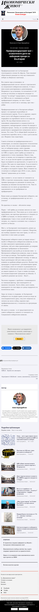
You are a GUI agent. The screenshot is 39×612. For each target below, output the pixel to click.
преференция (14, 360)
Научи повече (23, 609)
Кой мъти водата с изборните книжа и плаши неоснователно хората (27, 529)
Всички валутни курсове (11, 565)
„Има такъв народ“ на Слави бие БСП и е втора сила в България (26, 503)
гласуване (5, 360)
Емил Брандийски (23, 43)
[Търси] (25, 19)
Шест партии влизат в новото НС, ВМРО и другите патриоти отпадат (27, 478)
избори (9, 360)
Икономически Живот (22, 469)
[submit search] (37, 19)
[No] (37, 606)
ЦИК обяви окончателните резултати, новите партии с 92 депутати (26, 465)
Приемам (14, 609)
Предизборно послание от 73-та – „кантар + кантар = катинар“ (27, 515)
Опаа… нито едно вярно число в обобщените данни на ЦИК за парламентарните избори (27, 437)
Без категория (14, 48)
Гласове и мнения (24, 48)
